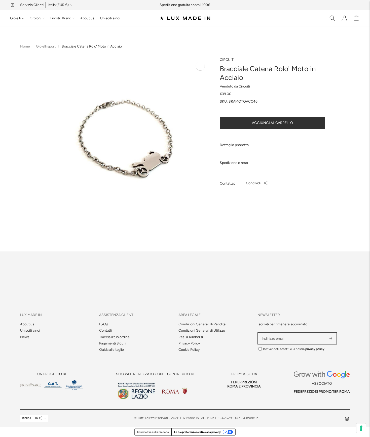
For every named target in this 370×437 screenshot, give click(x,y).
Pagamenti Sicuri (112, 343)
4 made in (250, 418)
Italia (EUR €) (58, 5)
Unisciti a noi (110, 18)
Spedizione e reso (234, 163)
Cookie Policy (189, 349)
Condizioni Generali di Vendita (202, 324)
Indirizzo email (274, 332)
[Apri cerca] (332, 18)
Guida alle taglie (111, 349)
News (24, 337)
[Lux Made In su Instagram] (12, 5)
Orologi (35, 18)
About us (87, 18)
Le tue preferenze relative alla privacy (197, 431)
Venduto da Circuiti (235, 86)
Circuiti (227, 60)
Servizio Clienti (32, 5)
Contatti (105, 330)
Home (25, 46)
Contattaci (228, 183)
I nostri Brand (60, 18)
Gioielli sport (46, 46)
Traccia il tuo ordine (114, 337)
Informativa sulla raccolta (153, 431)
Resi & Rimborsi (190, 337)
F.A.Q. (103, 324)
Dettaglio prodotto (234, 145)
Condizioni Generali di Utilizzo (201, 330)
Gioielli (15, 18)
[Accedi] (344, 18)
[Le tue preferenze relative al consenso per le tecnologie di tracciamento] (361, 428)
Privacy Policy (189, 343)
